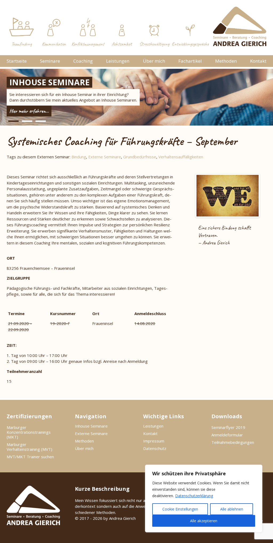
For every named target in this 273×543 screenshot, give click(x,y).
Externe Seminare (104, 156)
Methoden (226, 61)
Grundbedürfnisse (139, 156)
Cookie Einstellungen (180, 509)
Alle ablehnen (231, 509)
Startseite (17, 61)
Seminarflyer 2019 (228, 427)
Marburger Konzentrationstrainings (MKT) (29, 432)
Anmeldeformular (227, 434)
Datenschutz (154, 448)
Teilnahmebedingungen (232, 442)
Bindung (78, 156)
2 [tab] (27, 121)
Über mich (154, 61)
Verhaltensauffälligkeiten (180, 156)
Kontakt (258, 61)
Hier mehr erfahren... (29, 111)
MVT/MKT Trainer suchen (30, 456)
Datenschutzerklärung (194, 495)
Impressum (153, 441)
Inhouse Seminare (91, 426)
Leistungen (117, 61)
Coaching (83, 61)
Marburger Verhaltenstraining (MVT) (29, 447)
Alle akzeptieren (203, 520)
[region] (203, 498)
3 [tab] (40, 121)
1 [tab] (13, 121)
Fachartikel (190, 61)
